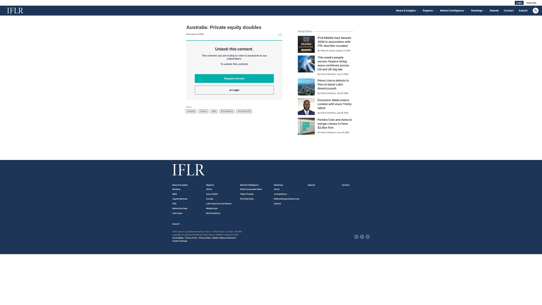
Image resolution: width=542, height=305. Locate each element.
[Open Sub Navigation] (417, 10)
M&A (214, 111)
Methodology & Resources (286, 199)
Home (277, 189)
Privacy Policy (205, 238)
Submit (523, 10)
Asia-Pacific (212, 194)
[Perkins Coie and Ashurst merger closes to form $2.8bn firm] (306, 126)
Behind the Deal (179, 208)
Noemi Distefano (328, 74)
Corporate (191, 111)
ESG (174, 204)
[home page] (18, 10)
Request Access (234, 78)
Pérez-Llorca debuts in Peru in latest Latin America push (333, 84)
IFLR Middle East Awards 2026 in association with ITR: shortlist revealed (334, 41)
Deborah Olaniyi (328, 50)
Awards (494, 10)
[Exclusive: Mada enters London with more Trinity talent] (306, 106)
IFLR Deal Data (247, 199)
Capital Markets (179, 199)
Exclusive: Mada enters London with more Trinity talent (335, 104)
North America (213, 213)
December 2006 (244, 111)
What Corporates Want (251, 189)
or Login (234, 90)
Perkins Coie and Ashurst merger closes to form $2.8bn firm (335, 123)
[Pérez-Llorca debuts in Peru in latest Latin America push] (306, 87)
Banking (176, 189)
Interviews (177, 213)
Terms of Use (191, 238)
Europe (209, 199)
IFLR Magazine (227, 111)
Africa (209, 189)
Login (519, 3)
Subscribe (531, 3)
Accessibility (177, 238)
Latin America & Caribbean (219, 204)
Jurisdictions (280, 194)
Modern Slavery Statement (224, 238)
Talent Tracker (247, 194)
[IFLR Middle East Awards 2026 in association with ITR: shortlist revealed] (306, 44)
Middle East (212, 208)
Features (203, 111)
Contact (509, 10)
